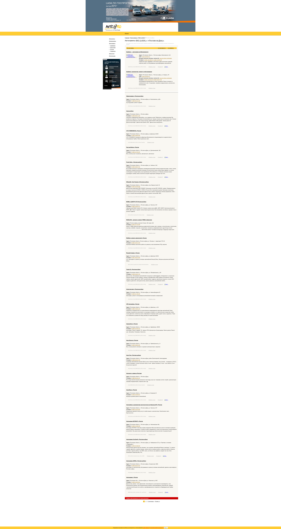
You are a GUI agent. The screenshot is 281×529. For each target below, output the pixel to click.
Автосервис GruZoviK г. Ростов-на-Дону (137, 439)
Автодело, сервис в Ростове (134, 373)
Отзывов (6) (160, 66)
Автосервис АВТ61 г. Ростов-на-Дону (136, 461)
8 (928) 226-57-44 (135, 274)
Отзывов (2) (160, 399)
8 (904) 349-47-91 (135, 166)
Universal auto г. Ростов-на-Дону (134, 289)
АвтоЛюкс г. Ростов (131, 390)
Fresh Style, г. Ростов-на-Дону (134, 162)
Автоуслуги (111, 53)
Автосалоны (112, 38)
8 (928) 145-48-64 (135, 482)
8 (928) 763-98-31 (135, 394)
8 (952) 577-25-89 (135, 224)
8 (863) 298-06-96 (135, 345)
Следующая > (151, 501)
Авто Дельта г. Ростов (132, 340)
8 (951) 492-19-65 (135, 257)
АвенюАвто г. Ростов (132, 323)
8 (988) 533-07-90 (135, 360)
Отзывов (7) (160, 177)
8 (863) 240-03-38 (148, 79)
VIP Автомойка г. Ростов (132, 304)
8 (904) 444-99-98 (135, 186)
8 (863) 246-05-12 (135, 206)
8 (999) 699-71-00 (135, 115)
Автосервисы (112, 43)
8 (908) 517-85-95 (135, 294)
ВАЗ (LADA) (141, 37)
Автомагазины (112, 41)
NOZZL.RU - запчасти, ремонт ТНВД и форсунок (139, 219)
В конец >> (157, 501)
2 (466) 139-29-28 (157, 60)
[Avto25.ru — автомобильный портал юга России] (113, 26)
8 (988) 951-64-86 (135, 100)
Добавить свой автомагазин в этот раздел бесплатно (137, 498)
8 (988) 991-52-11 (135, 378)
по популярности (162, 48)
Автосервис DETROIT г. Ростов (134, 421)
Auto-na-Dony (129, 111)
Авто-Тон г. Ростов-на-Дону (133, 355)
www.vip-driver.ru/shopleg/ (166, 58)
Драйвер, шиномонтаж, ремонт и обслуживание (139, 71)
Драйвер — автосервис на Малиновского (137, 52)
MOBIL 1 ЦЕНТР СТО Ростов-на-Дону (136, 201)
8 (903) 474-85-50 (135, 445)
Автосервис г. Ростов (132, 477)
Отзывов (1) (160, 125)
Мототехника (112, 56)
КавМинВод (112, 45)
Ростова (112, 49)
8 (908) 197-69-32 (135, 152)
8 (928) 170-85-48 (135, 426)
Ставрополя (112, 51)
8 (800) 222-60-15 (135, 328)
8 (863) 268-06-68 (135, 135)
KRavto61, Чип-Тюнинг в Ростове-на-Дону (137, 182)
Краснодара (112, 47)
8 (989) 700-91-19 (135, 308)
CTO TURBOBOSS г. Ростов (133, 130)
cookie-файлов (146, 527)
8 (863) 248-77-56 (157, 79)
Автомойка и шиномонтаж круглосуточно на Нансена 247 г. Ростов (144, 404)
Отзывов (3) (160, 284)
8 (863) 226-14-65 (135, 242)
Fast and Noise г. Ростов (132, 147)
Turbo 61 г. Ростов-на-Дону (133, 269)
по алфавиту (171, 48)
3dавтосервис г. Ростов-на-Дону (134, 96)
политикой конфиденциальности (157, 527)
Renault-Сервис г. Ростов (133, 253)
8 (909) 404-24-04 (135, 465)
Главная (127, 37)
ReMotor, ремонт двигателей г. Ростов (136, 238)
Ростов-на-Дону (130, 48)
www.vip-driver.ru (146, 56)
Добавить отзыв (152, 66)
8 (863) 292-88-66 (148, 60)
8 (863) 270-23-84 (135, 409)
